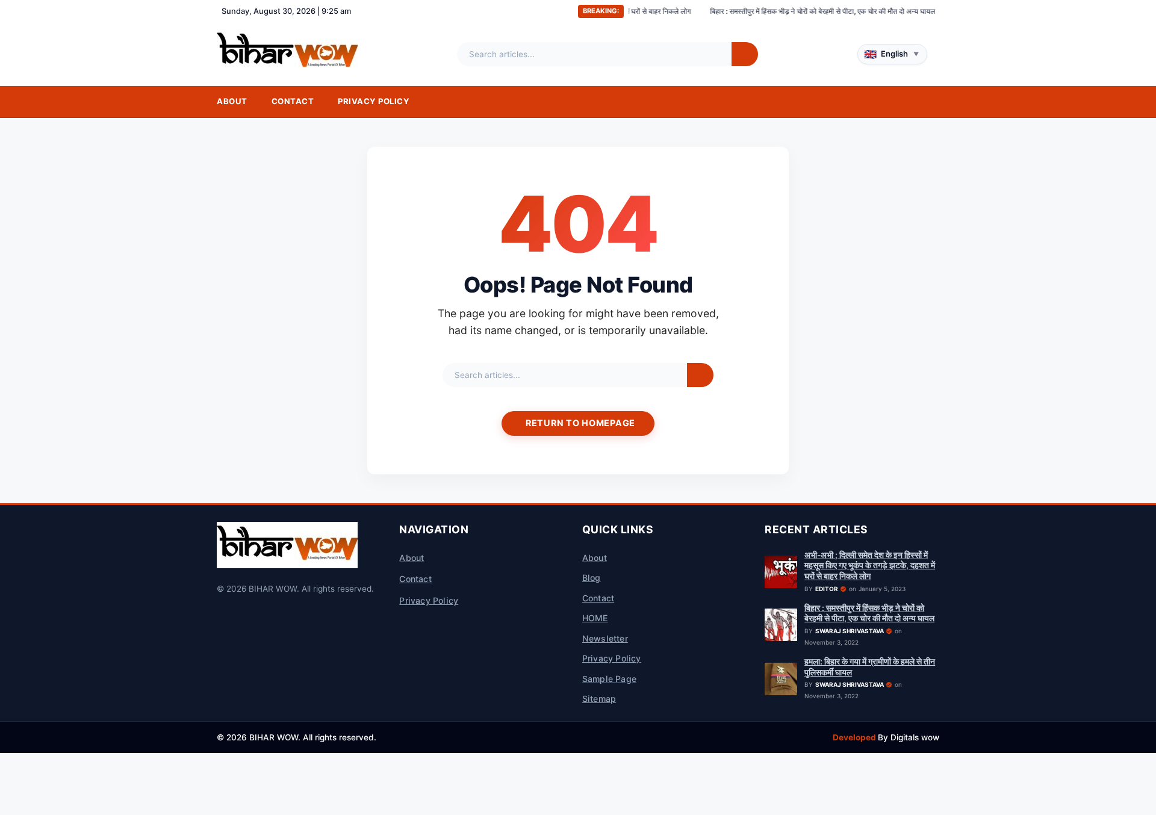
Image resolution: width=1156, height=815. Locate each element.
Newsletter (605, 638)
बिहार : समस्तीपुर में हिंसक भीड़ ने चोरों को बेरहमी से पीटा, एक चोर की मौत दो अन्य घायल (790, 11)
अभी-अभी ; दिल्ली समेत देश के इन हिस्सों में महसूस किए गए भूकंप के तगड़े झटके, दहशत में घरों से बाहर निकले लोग (869, 565)
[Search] (745, 54)
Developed (855, 737)
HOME (595, 618)
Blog (591, 577)
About (232, 101)
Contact (293, 101)
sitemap (599, 698)
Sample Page (609, 679)
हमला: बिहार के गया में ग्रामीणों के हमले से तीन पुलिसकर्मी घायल (869, 667)
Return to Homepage (580, 423)
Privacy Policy (373, 101)
